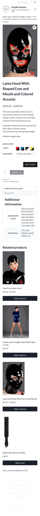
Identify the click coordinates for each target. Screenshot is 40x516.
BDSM (12, 181)
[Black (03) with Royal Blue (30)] (22, 149)
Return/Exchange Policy (20, 489)
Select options (20, 298)
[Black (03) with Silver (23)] (27, 149)
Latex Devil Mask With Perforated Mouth (20, 399)
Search (35, 3)
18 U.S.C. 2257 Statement (20, 485)
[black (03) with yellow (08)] (32, 149)
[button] (34, 27)
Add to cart (17, 172)
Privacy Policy (30, 493)
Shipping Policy (20, 481)
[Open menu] (35, 9)
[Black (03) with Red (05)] (18, 149)
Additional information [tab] (13, 188)
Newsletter (20, 497)
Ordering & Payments (13, 493)
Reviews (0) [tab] (8, 193)
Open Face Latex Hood (12, 288)
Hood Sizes (8, 154)
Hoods (17, 181)
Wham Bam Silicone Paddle (14, 453)
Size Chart (30, 164)
